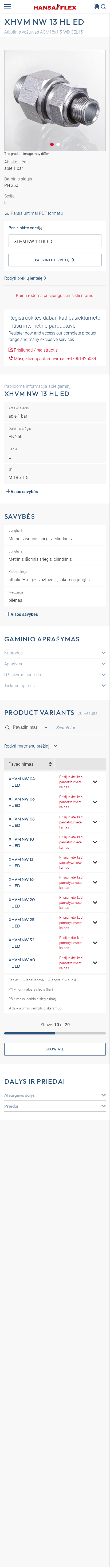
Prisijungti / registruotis (35, 350)
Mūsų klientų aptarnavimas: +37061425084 (54, 358)
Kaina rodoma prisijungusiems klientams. (55, 295)
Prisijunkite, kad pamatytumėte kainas (70, 781)
